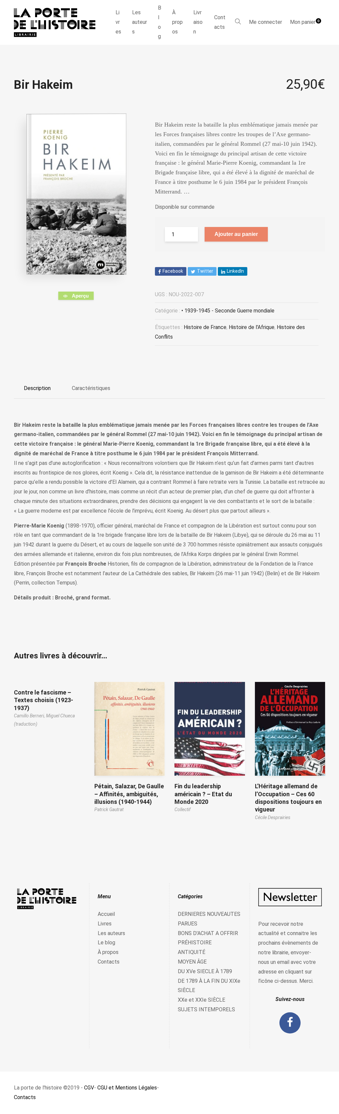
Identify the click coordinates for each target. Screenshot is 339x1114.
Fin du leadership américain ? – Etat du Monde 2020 (203, 794)
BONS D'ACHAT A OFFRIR (208, 933)
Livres (118, 22)
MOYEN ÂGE (192, 962)
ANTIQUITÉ (191, 952)
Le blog (106, 942)
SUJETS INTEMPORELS (206, 1009)
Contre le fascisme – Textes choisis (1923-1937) (43, 700)
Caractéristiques (91, 388)
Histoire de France (205, 327)
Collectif (182, 809)
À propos (177, 22)
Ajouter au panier (236, 234)
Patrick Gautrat (108, 809)
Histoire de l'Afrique (251, 327)
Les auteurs (139, 22)
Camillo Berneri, (30, 715)
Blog (159, 22)
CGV (89, 1088)
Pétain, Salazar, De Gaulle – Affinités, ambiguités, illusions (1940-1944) (129, 794)
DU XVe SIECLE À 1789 (205, 971)
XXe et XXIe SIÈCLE (201, 1000)
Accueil (106, 914)
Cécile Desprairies (272, 817)
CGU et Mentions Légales (127, 1088)
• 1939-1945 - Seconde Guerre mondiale (227, 310)
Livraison (198, 22)
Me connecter (265, 22)
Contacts (219, 22)
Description (37, 388)
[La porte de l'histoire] (58, 22)
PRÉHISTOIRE (195, 942)
